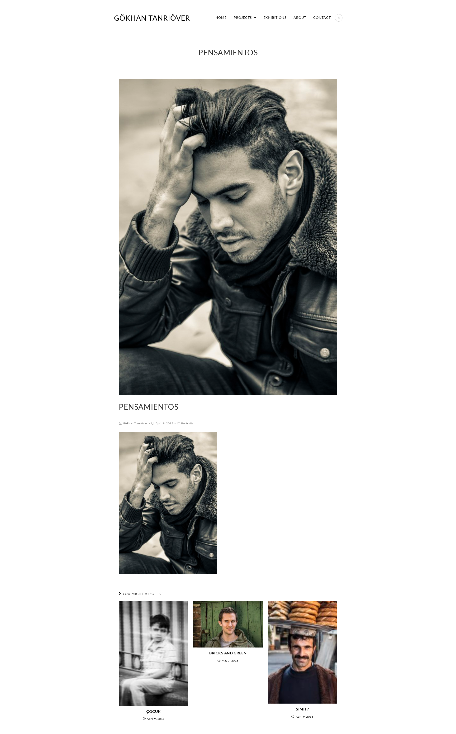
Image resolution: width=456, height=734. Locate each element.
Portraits (187, 423)
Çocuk (153, 711)
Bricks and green (228, 653)
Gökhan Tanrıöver (152, 18)
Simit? (302, 709)
